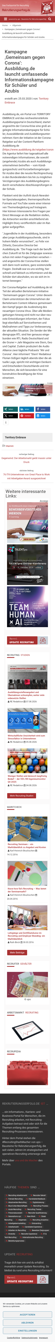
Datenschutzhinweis (30, 1338)
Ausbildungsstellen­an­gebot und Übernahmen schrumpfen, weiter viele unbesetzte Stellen (26, 695)
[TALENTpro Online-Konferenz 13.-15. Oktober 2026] (27, 584)
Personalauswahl (15, 1213)
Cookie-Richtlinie (13, 1338)
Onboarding (36, 1223)
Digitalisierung (38, 1202)
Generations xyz (14, 1216)
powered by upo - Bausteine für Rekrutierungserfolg (27, 19)
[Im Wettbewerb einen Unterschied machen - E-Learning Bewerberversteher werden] (27, 395)
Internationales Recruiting (33, 1237)
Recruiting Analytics (40, 1220)
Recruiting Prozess (40, 1206)
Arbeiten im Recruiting (17, 1230)
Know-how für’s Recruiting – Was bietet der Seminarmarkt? (27, 890)
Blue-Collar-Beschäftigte (17, 1206)
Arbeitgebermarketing (17, 1223)
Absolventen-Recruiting (17, 1202)
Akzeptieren (27, 1314)
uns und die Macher (26, 1160)
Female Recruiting (15, 1199)
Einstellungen (27, 1330)
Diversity (11, 1234)
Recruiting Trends (34, 1209)
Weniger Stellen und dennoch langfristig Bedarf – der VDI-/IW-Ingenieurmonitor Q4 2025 (27, 779)
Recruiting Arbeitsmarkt (17, 1195)
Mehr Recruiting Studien (21, 795)
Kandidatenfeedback (37, 1199)
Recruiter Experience (29, 1234)
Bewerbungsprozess (16, 1241)
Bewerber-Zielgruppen (40, 1230)
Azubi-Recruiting (14, 1209)
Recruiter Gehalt (39, 1195)
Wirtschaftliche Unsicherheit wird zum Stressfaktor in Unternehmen (26, 737)
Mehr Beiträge (17, 952)
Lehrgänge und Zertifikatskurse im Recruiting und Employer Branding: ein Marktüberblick (26, 936)
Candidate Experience (33, 1227)
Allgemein (10, 446)
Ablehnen (27, 1322)
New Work (31, 1216)
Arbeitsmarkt (13, 1227)
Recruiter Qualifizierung (37, 1213)
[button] (10, 409)
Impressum (43, 1338)
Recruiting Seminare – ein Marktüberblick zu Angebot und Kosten (27, 845)
